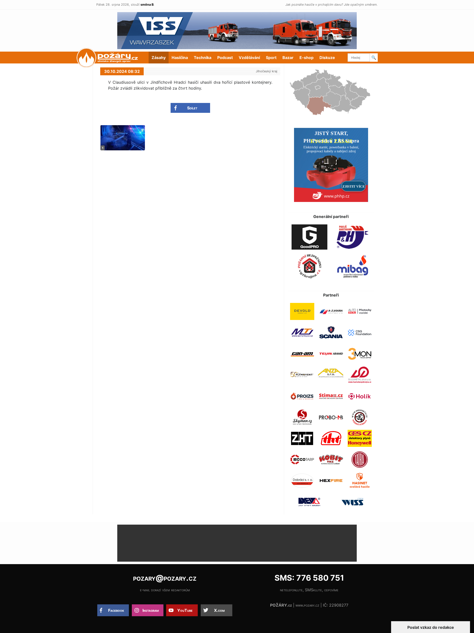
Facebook (116, 610)
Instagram (150, 610)
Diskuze (327, 57)
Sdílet (192, 107)
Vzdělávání (249, 57)
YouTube (185, 610)
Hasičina (180, 57)
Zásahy (159, 57)
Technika (202, 57)
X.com (219, 610)
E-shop (306, 57)
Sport (271, 57)
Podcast (225, 57)
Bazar (288, 57)
